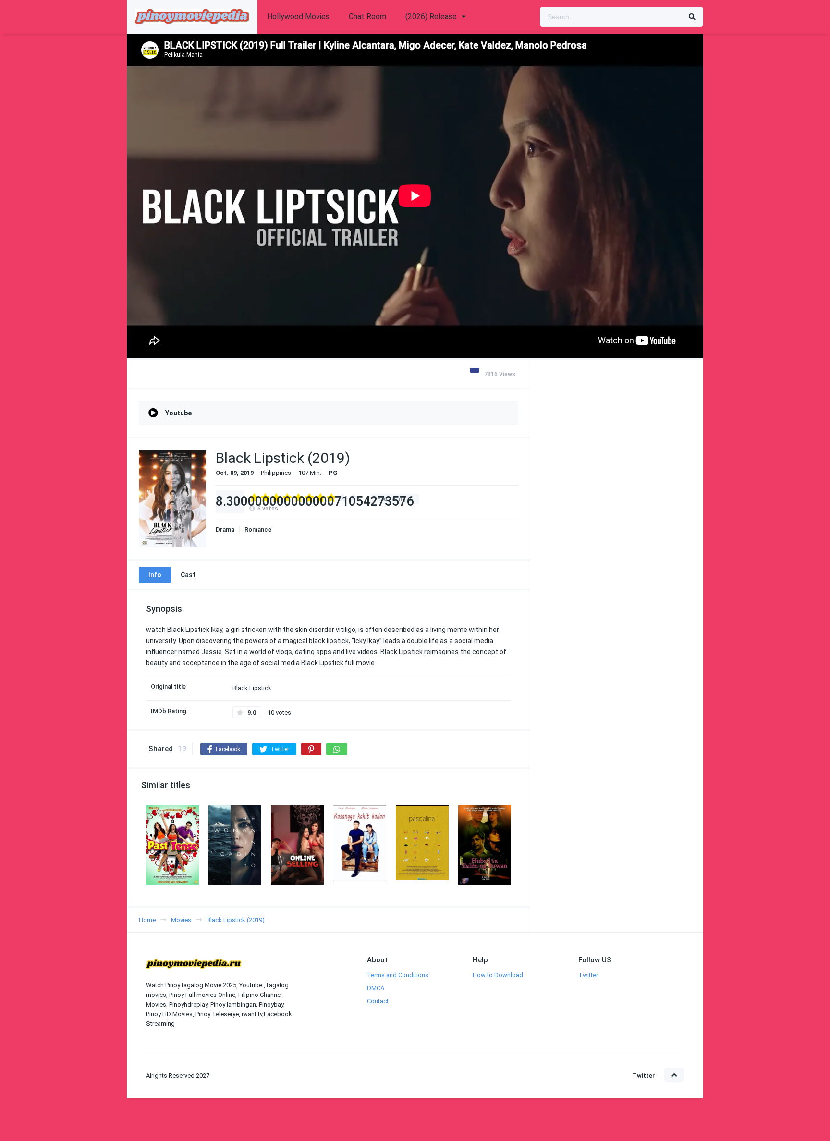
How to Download (498, 975)
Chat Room (367, 16)
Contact (378, 1001)
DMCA (375, 988)
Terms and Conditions (397, 975)
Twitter (588, 975)
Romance (257, 529)
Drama (225, 529)
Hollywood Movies (298, 16)
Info (154, 575)
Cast (188, 575)
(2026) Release (431, 16)
